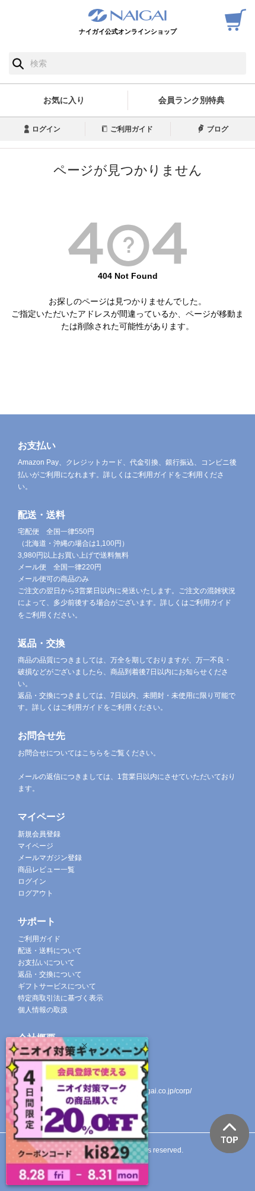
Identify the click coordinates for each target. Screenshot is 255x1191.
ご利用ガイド (131, 129)
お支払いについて (46, 962)
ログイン (46, 129)
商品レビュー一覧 (46, 869)
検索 (18, 63)
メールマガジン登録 (50, 858)
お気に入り (64, 100)
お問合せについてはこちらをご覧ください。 (89, 753)
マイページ (35, 846)
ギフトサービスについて (57, 986)
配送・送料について (50, 951)
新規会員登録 (39, 834)
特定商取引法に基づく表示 (60, 998)
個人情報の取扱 (43, 1010)
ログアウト (35, 893)
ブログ (217, 129)
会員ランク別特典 (191, 100)
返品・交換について (50, 974)
